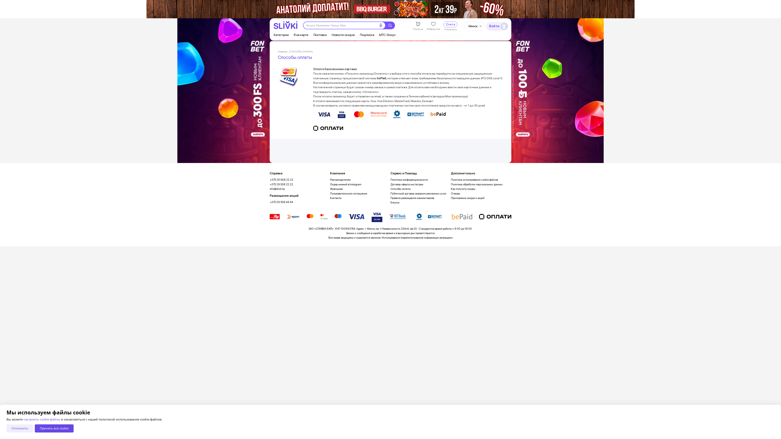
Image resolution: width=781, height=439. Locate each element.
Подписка (367, 35)
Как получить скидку (463, 188)
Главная (282, 51)
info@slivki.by (277, 188)
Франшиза (336, 188)
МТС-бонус (387, 35)
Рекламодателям (340, 179)
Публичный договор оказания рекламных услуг (418, 193)
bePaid (381, 78)
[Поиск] (390, 25)
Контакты (335, 198)
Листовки (320, 35)
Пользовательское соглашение (348, 193)
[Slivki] (285, 25)
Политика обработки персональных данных (477, 184)
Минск (473, 26)
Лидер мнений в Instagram (345, 184)
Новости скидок (343, 35)
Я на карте (301, 35)
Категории (281, 35)
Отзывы (455, 193)
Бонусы (394, 202)
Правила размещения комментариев (412, 198)
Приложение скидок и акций (467, 198)
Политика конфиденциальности (409, 179)
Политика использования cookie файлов (474, 179)
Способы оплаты (400, 188)
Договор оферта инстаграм (406, 184)
